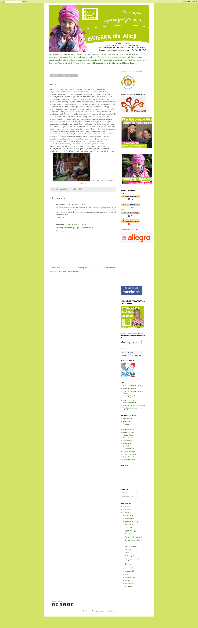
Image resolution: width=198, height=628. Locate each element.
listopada (128, 519)
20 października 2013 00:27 (76, 204)
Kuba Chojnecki (128, 438)
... (125, 543)
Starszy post (110, 268)
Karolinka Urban (129, 432)
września (128, 568)
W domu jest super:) (132, 556)
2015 (125, 506)
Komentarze (128, 496)
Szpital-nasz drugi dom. (133, 540)
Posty (126, 492)
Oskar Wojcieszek (129, 454)
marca (127, 587)
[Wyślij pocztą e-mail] (73, 189)
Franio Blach (127, 427)
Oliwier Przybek (128, 449)
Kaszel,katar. (129, 534)
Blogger (114, 611)
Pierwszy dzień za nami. (133, 537)
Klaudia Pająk (128, 435)
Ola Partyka (127, 446)
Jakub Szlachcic (128, 429)
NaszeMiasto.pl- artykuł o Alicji (134, 405)
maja (127, 580)
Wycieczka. (129, 549)
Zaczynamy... (129, 564)
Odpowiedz (60, 217)
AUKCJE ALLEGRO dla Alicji (133, 386)
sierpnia (128, 571)
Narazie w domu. (131, 546)
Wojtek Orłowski (128, 457)
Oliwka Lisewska (129, 451)
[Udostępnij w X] (77, 189)
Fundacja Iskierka (129, 388)
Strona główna (83, 268)
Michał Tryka (127, 443)
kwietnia (128, 583)
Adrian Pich (127, 421)
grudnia (128, 515)
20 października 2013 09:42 (76, 224)
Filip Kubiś (126, 424)
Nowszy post (55, 268)
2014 (125, 509)
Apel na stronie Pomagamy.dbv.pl (129, 401)
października (130, 522)
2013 (125, 513)
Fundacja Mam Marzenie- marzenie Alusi (132, 397)
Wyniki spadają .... (131, 531)
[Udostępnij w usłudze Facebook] (79, 189)
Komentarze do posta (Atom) (69, 271)
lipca (127, 574)
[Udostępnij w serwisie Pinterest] (81, 189)
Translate (137, 355)
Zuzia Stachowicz (129, 459)
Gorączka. (128, 527)
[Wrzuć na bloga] (75, 189)
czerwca (128, 577)
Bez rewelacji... (130, 524)
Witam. (127, 552)
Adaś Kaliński (127, 419)
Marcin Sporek (128, 440)
